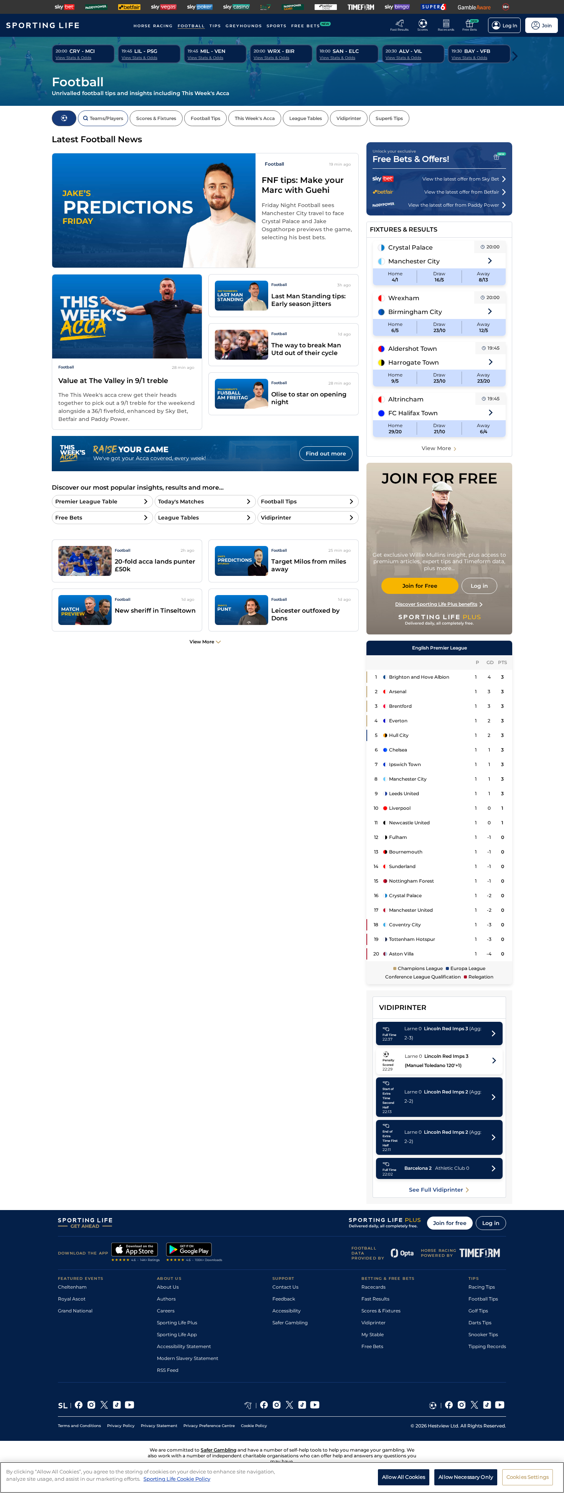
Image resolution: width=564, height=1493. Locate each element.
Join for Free (419, 585)
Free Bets (372, 1346)
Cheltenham (72, 1287)
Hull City (399, 735)
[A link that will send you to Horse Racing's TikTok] (302, 1405)
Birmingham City (415, 312)
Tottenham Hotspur (412, 939)
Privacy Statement (159, 1425)
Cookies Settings (527, 1477)
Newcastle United (409, 822)
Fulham (398, 837)
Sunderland (402, 866)
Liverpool (400, 808)
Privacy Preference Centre (209, 1425)
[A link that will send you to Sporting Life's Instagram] (91, 1405)
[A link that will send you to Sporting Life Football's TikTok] (487, 1405)
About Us (168, 1287)
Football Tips (483, 1299)
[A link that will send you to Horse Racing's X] (289, 1405)
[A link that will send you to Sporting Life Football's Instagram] (461, 1405)
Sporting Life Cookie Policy (176, 1479)
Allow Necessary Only (466, 1477)
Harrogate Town (413, 362)
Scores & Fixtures (381, 1311)
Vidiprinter (373, 1322)
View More (436, 448)
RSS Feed (167, 1370)
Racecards (373, 1287)
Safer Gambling (290, 1322)
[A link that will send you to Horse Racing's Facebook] (264, 1405)
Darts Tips (479, 1322)
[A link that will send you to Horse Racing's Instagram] (276, 1405)
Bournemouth (405, 852)
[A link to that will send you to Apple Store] (135, 1253)
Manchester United (411, 910)
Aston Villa (401, 954)
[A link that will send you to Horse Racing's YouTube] (314, 1405)
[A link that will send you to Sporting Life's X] (104, 1405)
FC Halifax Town (413, 413)
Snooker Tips (483, 1334)
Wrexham (403, 298)
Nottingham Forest (411, 881)
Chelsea (398, 750)
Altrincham (406, 399)
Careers (166, 1311)
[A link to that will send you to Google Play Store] (194, 1253)
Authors (166, 1299)
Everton (398, 720)
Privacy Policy (121, 1425)
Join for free (450, 1223)
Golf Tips (478, 1311)
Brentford (400, 706)
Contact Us (285, 1287)
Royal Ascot (72, 1299)
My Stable (372, 1334)
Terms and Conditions (79, 1425)
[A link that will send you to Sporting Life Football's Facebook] (449, 1405)
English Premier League (439, 648)
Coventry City (405, 924)
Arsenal (397, 691)
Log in (491, 1223)
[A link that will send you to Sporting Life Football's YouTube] (499, 1405)
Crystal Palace (410, 247)
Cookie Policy (254, 1425)
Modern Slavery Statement (187, 1358)
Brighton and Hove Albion (419, 677)
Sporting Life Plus (177, 1322)
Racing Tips (481, 1287)
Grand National (75, 1311)
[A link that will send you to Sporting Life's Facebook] (79, 1405)
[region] (282, 1477)
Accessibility (286, 1311)
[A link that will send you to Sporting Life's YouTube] (129, 1405)
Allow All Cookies (403, 1477)
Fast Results (375, 1299)
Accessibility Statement (184, 1346)
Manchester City (414, 261)
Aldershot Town (412, 348)
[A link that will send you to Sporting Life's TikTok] (116, 1405)
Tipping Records (487, 1346)
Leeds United (404, 793)
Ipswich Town (405, 764)
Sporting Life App (177, 1334)
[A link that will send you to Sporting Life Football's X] (474, 1405)
